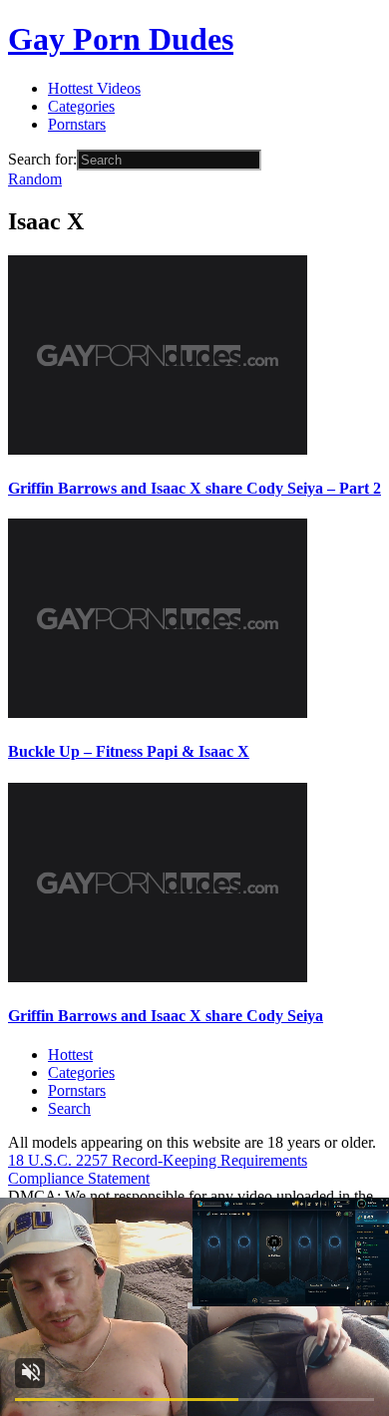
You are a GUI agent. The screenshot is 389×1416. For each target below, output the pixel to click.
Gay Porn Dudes (120, 39)
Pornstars (77, 124)
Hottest (70, 1054)
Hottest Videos (94, 88)
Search (69, 1108)
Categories (81, 106)
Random (35, 179)
